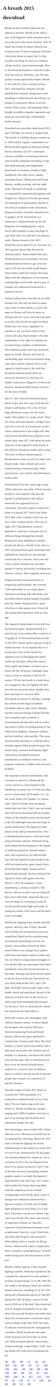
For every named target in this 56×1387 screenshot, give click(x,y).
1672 (31, 1376)
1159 (21, 1380)
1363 (46, 1373)
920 (13, 1384)
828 (15, 1373)
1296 (41, 1380)
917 (21, 1384)
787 (6, 1380)
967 (30, 1365)
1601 (15, 1369)
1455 (48, 1376)
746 (30, 1373)
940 (31, 1369)
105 (44, 1362)
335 (37, 1373)
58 (13, 1380)
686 (22, 1373)
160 (23, 1369)
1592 (46, 1365)
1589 (7, 1369)
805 (13, 1362)
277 (37, 1365)
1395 (7, 1373)
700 (6, 1362)
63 (28, 1380)
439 (15, 1365)
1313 (39, 1376)
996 (38, 1369)
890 (21, 1362)
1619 (7, 1365)
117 (28, 1362)
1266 (15, 1376)
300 (29, 1384)
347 (49, 1380)
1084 (7, 1376)
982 (22, 1365)
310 (36, 1362)
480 (46, 1369)
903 (6, 1384)
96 (23, 1376)
